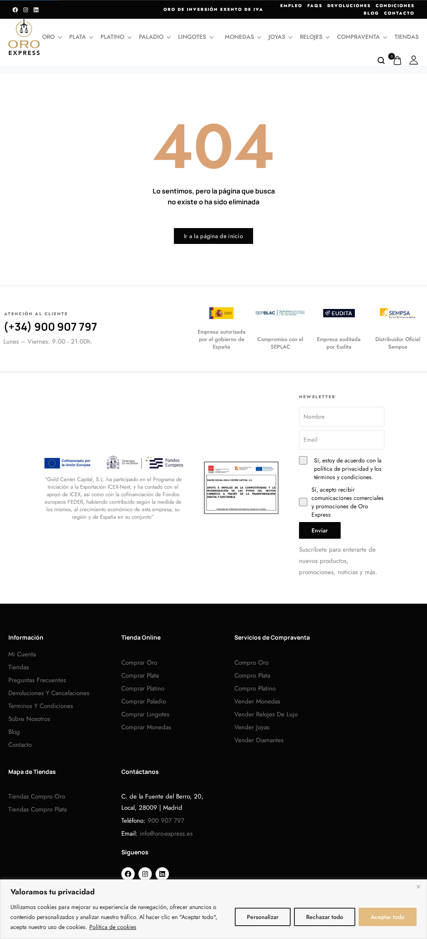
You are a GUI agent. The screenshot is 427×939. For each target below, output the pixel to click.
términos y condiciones (343, 477)
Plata (77, 37)
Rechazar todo (324, 917)
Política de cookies (112, 927)
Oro (48, 37)
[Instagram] (25, 10)
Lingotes (192, 37)
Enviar (319, 530)
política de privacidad (341, 468)
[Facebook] (15, 10)
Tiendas (406, 37)
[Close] (418, 886)
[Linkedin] (36, 10)
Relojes (311, 37)
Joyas (277, 37)
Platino (112, 37)
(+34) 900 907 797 (50, 326)
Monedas (239, 37)
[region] (213, 909)
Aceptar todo (387, 917)
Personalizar (263, 917)
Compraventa (358, 37)
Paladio (151, 37)
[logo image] (24, 36)
